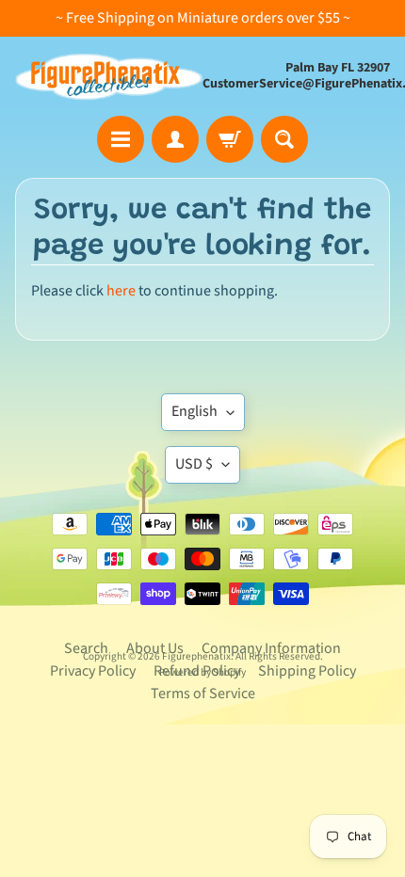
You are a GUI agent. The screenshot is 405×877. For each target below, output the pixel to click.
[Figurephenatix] (108, 76)
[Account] (175, 139)
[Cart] (229, 139)
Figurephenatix (196, 656)
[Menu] (120, 139)
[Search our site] (284, 139)
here (121, 290)
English (194, 411)
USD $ (194, 464)
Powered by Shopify (202, 672)
